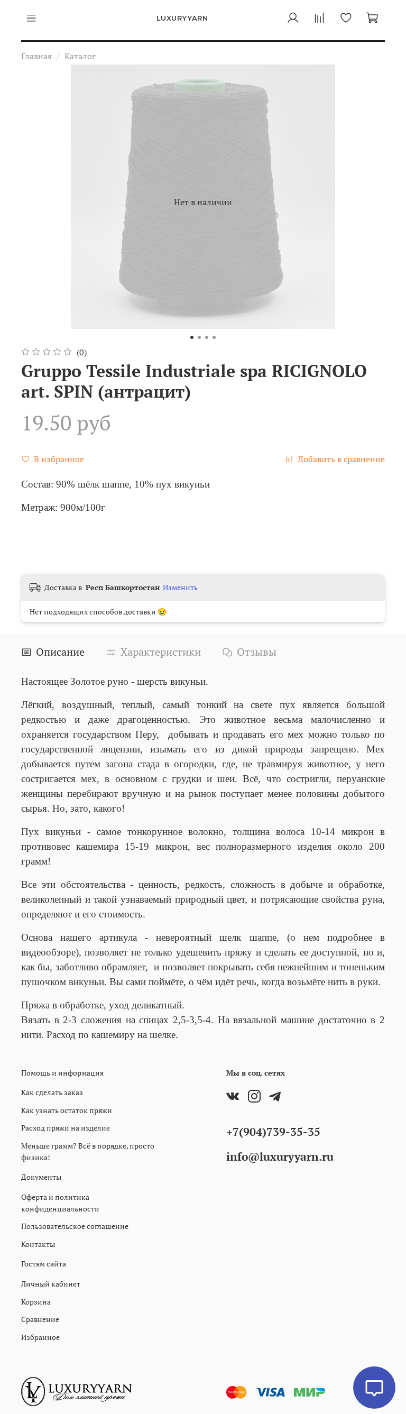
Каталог (80, 56)
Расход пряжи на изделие (65, 1128)
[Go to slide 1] (191, 337)
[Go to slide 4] (214, 337)
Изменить (180, 587)
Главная (36, 56)
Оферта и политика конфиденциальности (60, 1203)
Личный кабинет (50, 1284)
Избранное (40, 1337)
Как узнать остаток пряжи (66, 1110)
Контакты (38, 1244)
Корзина (36, 1302)
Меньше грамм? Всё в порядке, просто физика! (87, 1151)
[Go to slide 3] (206, 337)
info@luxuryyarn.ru (280, 1156)
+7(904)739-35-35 (273, 1131)
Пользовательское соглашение (74, 1226)
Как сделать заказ (52, 1092)
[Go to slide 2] (199, 337)
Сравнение (40, 1319)
